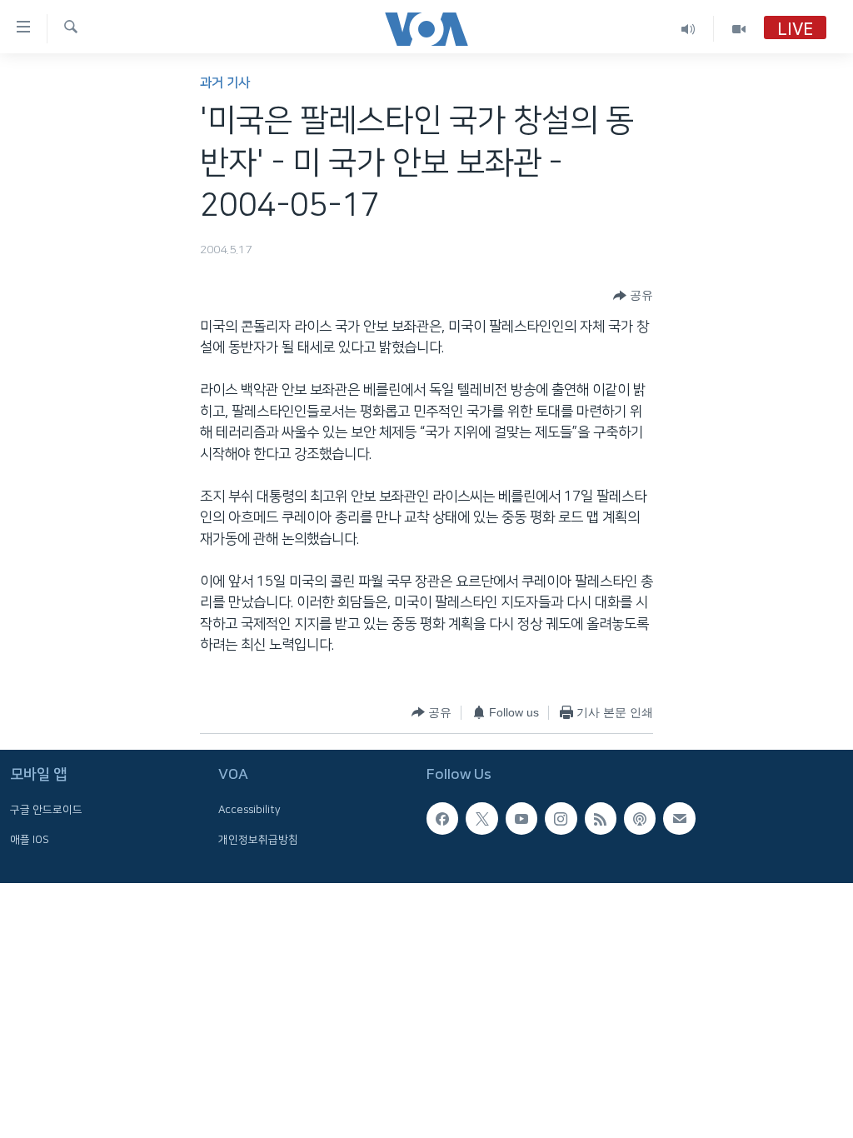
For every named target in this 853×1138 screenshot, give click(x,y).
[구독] (679, 819)
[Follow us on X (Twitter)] (481, 819)
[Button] (633, 296)
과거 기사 (225, 83)
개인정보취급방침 (258, 840)
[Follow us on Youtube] (521, 819)
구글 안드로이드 (46, 810)
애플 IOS (29, 840)
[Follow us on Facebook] (442, 819)
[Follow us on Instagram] (560, 819)
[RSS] (600, 819)
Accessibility (249, 810)
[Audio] (688, 29)
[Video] (739, 29)
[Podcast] (640, 819)
